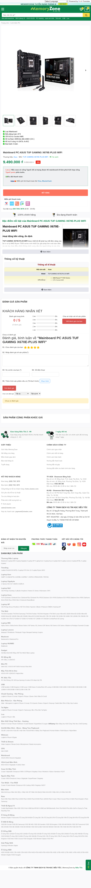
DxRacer (20, 724)
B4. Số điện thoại (38, 370)
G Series (36, 591)
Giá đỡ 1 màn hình (7, 730)
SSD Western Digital (39, 839)
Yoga (23, 632)
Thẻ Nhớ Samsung (19, 614)
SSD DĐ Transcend (78, 824)
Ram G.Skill (70, 799)
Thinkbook (11, 632)
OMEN (50, 607)
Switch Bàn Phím (60, 703)
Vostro (30, 591)
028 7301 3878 (18, 209)
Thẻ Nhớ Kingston (43, 614)
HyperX (20, 696)
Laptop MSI (11, 561)
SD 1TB (9, 619)
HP (2, 660)
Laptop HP (31, 561)
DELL (6, 660)
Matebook (4, 646)
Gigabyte (18, 758)
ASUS (11, 666)
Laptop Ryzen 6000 (39, 570)
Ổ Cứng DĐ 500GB (26, 817)
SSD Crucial (19, 839)
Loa (68, 18)
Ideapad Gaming (32, 632)
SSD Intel (11, 839)
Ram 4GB (4, 799)
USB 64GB (78, 687)
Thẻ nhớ (58, 18)
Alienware (43, 591)
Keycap (51, 703)
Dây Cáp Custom (72, 703)
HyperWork (37, 724)
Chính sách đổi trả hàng (55, 453)
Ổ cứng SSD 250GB (48, 834)
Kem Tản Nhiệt (61, 808)
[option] (45, 70)
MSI (18, 666)
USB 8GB (55, 687)
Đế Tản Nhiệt (21, 653)
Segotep (34, 771)
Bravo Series (23, 625)
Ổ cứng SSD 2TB (54, 836)
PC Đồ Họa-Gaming (18, 680)
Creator (86, 625)
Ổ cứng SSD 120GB (7, 834)
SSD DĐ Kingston (51, 824)
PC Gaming (40, 18)
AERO (16, 584)
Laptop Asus (48, 561)
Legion (40, 632)
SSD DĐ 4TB (77, 827)
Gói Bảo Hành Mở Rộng (8, 653)
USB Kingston (15, 687)
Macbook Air (5, 639)
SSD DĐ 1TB (58, 827)
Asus (15, 157)
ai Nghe (44, 710)
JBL (33, 710)
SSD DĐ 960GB (48, 827)
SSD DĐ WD (29, 824)
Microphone (24, 744)
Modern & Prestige (71, 625)
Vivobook (23, 600)
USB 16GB (63, 687)
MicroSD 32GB (75, 614)
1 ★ (34, 330)
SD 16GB (52, 616)
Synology (4, 845)
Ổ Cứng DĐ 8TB (84, 817)
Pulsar (26, 696)
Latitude (18, 591)
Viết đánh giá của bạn (74, 321)
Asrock (22, 666)
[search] (86, 15)
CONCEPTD (10, 577)
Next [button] (85, 70)
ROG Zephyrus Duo (73, 597)
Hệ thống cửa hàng (7, 453)
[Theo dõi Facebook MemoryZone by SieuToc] (64, 544)
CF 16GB (16, 619)
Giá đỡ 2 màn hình (20, 730)
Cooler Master (28, 724)
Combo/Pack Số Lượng (56, 619)
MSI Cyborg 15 (20, 18)
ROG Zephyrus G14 (46, 597)
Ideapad (3, 632)
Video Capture (5, 744)
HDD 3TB (28, 852)
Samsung (27, 710)
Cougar (45, 724)
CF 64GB (29, 619)
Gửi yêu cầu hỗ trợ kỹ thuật (10, 493)
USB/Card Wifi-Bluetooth (47, 808)
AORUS (21, 584)
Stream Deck (15, 744)
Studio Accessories (35, 744)
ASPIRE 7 (25, 577)
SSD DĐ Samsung (18, 824)
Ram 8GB (12, 799)
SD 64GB (66, 616)
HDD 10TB (56, 852)
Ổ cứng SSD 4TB (66, 836)
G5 (9, 584)
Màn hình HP (27, 792)
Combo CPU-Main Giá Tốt (33, 680)
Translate (86, 1)
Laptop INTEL (76, 561)
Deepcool (17, 771)
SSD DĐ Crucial (6, 824)
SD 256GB (81, 616)
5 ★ (34, 316)
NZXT (63, 771)
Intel (2, 751)
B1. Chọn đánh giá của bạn (12, 347)
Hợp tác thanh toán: (16, 511)
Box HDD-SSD (19, 808)
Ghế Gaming (83, 724)
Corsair (15, 696)
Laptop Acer (39, 561)
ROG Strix (16, 600)
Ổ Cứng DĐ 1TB (38, 817)
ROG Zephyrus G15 (59, 597)
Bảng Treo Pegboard (42, 730)
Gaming (11, 591)
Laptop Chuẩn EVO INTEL (9, 570)
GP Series (46, 625)
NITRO (31, 577)
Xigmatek (9, 771)
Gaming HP (57, 607)
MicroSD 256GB (22, 616)
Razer (9, 696)
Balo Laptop (30, 653)
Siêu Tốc (78, 868)
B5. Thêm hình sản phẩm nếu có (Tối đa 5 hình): (25, 381)
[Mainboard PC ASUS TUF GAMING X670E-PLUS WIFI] (45, 70)
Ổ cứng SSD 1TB (42, 836)
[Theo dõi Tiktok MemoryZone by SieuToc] (64, 548)
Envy (10, 607)
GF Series (31, 625)
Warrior (3, 724)
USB (63, 18)
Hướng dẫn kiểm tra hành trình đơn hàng (61, 468)
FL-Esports (33, 703)
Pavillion (16, 607)
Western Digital (6, 817)
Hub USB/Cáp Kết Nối (32, 808)
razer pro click (49, 18)
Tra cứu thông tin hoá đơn (10, 496)
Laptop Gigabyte (21, 561)
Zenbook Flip (25, 597)
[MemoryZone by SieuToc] (45, 9)
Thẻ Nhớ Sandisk (6, 614)
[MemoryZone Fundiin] (45, 4)
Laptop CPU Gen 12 (25, 570)
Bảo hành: (10, 485)
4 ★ (34, 320)
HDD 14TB (72, 852)
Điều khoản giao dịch (8, 457)
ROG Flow (8, 600)
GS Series (61, 625)
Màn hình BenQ (37, 792)
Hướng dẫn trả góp (53, 464)
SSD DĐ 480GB (25, 827)
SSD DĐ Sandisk (39, 824)
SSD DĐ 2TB (67, 827)
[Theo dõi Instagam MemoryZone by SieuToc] (79, 544)
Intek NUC (4, 666)
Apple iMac (19, 673)
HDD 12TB (64, 852)
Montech (45, 771)
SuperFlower (32, 778)
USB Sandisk (5, 687)
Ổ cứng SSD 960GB (30, 836)
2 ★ (34, 327)
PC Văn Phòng (6, 680)
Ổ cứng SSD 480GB (76, 834)
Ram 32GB (27, 799)
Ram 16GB (19, 799)
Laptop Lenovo (66, 561)
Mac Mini (29, 666)
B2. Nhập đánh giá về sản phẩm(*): (15, 352)
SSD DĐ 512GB (37, 827)
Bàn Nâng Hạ (60, 724)
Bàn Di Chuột (42, 696)
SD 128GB (74, 616)
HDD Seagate (16, 855)
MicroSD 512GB (34, 616)
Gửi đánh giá (9, 388)
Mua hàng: (10, 481)
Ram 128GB (44, 799)
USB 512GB (19, 689)
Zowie (31, 696)
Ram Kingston (79, 799)
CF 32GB (22, 619)
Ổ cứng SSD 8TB (78, 836)
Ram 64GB (35, 799)
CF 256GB (44, 619)
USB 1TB (27, 689)
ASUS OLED (31, 18)
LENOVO (12, 660)
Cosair (3, 771)
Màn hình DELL (16, 792)
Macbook (4, 561)
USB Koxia (32, 687)
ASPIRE (18, 577)
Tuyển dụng (5, 464)
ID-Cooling (27, 785)
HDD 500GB (5, 852)
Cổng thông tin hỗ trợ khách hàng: (20, 489)
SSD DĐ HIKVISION (65, 824)
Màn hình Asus (5, 792)
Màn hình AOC (47, 792)
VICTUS (22, 607)
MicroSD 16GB (65, 614)
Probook (44, 607)
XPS (48, 591)
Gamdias (57, 771)
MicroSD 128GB (11, 616)
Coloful (19, 765)
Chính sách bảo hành (54, 457)
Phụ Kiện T (38, 710)
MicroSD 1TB (44, 616)
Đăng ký (24, 548)
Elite (27, 607)
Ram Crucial (62, 799)
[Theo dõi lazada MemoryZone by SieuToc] (69, 544)
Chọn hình (45, 381)
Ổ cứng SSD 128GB (21, 834)
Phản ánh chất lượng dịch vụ (11, 500)
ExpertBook (30, 600)
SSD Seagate (28, 839)
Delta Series (14, 625)
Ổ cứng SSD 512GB (16, 836)
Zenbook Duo (16, 597)
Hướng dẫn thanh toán (54, 461)
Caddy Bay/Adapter (7, 808)
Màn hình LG (57, 792)
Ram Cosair (53, 799)
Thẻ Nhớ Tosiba (31, 614)
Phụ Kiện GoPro (72, 808)
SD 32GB (59, 616)
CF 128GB (37, 619)
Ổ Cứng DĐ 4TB (72, 817)
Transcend (15, 817)
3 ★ (34, 323)
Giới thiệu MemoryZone (9, 449)
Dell (36, 696)
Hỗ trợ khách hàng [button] (11, 477)
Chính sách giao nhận (54, 449)
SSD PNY (50, 839)
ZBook (38, 607)
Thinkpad (18, 632)
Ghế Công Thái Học (72, 724)
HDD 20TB (80, 852)
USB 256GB (10, 689)
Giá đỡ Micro (31, 730)
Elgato (15, 737)
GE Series (54, 625)
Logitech (4, 696)
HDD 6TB (42, 852)
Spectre (32, 607)
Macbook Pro (14, 639)
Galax (51, 771)
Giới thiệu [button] (6, 445)
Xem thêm (46, 252)
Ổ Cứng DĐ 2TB (49, 817)
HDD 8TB (49, 852)
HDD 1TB (13, 852)
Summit (80, 625)
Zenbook (8, 597)
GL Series (39, 625)
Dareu (40, 703)
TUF (2, 597)
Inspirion (24, 591)
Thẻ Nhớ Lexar (54, 614)
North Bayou (64, 730)
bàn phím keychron (8, 18)
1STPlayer (27, 771)
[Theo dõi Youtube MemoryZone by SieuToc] (84, 544)
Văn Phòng (4, 591)
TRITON (46, 577)
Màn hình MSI (66, 792)
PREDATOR (38, 577)
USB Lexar (23, 687)
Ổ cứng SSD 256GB (62, 834)
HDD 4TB (35, 852)
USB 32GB (71, 687)
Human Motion (54, 730)
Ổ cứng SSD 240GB (35, 834)
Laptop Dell (56, 561)
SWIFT (3, 577)
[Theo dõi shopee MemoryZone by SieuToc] (74, 544)
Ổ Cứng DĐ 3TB (61, 817)
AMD (6, 751)
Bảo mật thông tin (7, 461)
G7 (12, 584)
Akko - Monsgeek (6, 703)
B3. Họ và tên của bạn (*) (11, 370)
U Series (4, 584)
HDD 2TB (20, 852)
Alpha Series (5, 625)
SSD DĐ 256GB (14, 827)
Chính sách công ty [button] (56, 445)
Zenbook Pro (35, 597)
